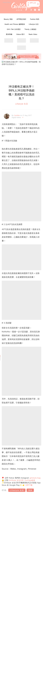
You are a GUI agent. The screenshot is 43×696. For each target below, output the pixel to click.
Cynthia (17, 115)
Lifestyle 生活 (33, 24)
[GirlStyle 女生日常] (21, 7)
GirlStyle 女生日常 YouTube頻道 (22, 480)
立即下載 (28, 485)
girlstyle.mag (35, 478)
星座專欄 (9, 34)
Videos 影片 (20, 34)
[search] (39, 8)
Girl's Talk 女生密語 (14, 29)
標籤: (5, 490)
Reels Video (33, 34)
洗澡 (30, 490)
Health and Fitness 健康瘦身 (15, 24)
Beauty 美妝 (8, 19)
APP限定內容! (21, 19)
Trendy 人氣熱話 (30, 29)
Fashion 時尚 (34, 19)
